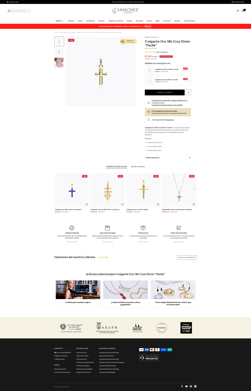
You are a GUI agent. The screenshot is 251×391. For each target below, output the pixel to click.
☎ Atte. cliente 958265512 (62, 352)
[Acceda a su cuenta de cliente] (237, 10)
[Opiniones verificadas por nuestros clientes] (71, 328)
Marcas (149, 21)
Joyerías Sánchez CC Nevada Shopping (111, 362)
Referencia (148, 48)
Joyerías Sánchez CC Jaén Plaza (109, 369)
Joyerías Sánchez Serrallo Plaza (109, 359)
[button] (188, 92)
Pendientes (90, 21)
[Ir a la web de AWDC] (137, 328)
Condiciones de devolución (85, 362)
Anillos (80, 21)
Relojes (129, 21)
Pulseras (101, 21)
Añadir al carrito (165, 92)
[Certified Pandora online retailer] (162, 328)
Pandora (71, 21)
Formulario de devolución (62, 372)
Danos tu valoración (162, 52)
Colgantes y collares (115, 21)
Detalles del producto (168, 157)
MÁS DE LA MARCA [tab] (138, 166)
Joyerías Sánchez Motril (106, 356)
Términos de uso (81, 352)
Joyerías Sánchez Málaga (107, 372)
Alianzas (177, 21)
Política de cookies (82, 356)
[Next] (195, 189)
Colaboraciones (59, 359)
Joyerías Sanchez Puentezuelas (109, 352)
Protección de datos (82, 366)
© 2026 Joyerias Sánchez (61, 387)
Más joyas (139, 21)
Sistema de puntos (60, 369)
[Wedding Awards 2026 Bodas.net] (186, 328)
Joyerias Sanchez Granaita (107, 366)
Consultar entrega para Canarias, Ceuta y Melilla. (167, 105)
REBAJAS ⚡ (60, 21)
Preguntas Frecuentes (83, 372)
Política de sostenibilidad (84, 369)
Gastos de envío (81, 359)
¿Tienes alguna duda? (163, 120)
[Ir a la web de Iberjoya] (107, 328)
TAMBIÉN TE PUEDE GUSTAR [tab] (116, 166)
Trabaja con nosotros (60, 356)
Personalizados (189, 21)
